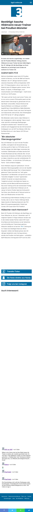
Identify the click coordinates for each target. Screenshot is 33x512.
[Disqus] (16, 468)
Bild (22, 226)
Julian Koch (4, 32)
